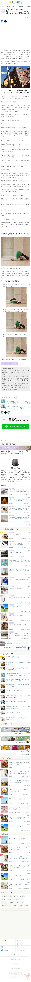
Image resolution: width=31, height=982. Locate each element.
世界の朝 (6, 950)
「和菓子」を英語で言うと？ (13, 657)
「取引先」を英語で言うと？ (13, 712)
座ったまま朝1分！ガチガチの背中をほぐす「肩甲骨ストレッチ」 (18, 718)
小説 (5, 440)
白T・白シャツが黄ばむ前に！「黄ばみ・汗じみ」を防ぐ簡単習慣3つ (17, 668)
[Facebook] (2, 22)
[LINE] (8, 413)
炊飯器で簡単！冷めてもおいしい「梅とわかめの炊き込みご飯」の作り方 (16, 707)
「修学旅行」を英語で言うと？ (13, 690)
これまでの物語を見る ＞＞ (9, 363)
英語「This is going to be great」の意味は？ (17, 701)
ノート (20, 905)
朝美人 (5, 947)
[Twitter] (5, 22)
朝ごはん (4, 896)
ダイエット (11, 899)
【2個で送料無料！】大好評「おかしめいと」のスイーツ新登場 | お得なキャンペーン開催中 (18, 674)
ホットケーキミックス (7, 902)
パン (10, 905)
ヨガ (2, 440)
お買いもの (22, 950)
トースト (4, 905)
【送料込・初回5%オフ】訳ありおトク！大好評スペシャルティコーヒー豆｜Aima (17, 679)
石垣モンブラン (27, 17)
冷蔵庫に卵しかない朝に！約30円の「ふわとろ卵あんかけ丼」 (18, 663)
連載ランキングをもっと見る (23, 754)
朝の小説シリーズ (10, 15)
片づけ (26, 905)
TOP (5, 940)
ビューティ (22, 947)
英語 (10, 896)
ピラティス (19, 899)
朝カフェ (22, 943)
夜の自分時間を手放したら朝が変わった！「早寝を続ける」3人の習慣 (18, 696)
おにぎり (22, 896)
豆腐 (22, 902)
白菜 (17, 902)
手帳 (15, 905)
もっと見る (26, 525)
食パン (3, 899)
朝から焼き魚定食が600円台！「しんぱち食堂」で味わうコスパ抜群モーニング (18, 685)
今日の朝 (22, 940)
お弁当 (15, 896)
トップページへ (15, 954)
